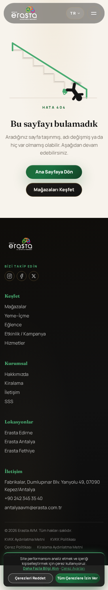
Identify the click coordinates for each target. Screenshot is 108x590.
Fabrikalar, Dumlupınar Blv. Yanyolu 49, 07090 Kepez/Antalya (52, 486)
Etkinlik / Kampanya (25, 334)
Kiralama (14, 383)
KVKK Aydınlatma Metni (25, 539)
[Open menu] (93, 13)
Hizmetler (15, 343)
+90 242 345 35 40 (24, 498)
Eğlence (13, 324)
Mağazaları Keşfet (54, 189)
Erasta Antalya (20, 441)
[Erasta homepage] (23, 13)
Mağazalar (15, 306)
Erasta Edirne (19, 432)
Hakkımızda (17, 374)
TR (73, 13)
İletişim (12, 392)
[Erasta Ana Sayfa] (54, 244)
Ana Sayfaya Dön (54, 172)
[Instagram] (9, 276)
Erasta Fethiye (20, 451)
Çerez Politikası (18, 547)
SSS (9, 401)
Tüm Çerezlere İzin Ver (77, 578)
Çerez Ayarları (73, 568)
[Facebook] (21, 276)
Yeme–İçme (17, 315)
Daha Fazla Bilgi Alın (41, 568)
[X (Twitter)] (34, 276)
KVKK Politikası (63, 539)
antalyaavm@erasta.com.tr (33, 507)
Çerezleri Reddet (30, 578)
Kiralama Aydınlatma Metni (60, 547)
